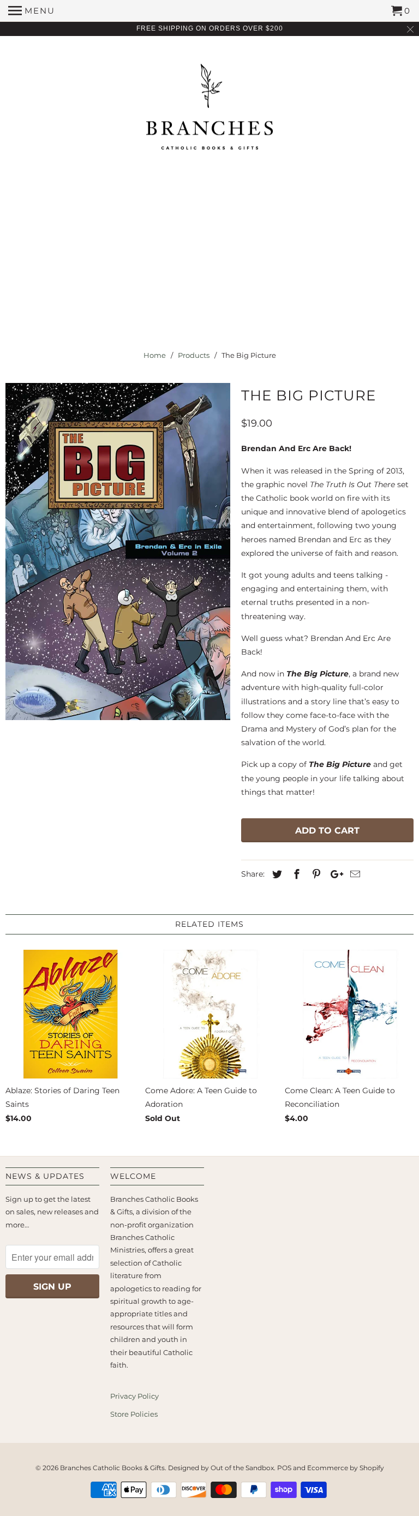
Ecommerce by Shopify (345, 1468)
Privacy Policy (134, 1396)
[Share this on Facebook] (295, 874)
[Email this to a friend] (353, 874)
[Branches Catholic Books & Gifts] (209, 110)
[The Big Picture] (117, 551)
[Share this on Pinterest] (315, 874)
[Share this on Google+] (334, 874)
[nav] (31, 11)
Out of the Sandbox (242, 1468)
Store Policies (134, 1414)
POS (284, 1468)
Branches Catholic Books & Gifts (112, 1468)
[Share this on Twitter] (275, 874)
